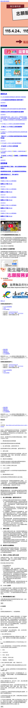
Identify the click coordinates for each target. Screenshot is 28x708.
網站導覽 (5, 349)
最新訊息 (4, 94)
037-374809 (11, 313)
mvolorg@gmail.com (13, 311)
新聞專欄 (4, 163)
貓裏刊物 (4, 178)
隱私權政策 (6, 352)
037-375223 (20, 313)
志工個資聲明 (6, 353)
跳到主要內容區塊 (5, 1)
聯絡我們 (5, 350)
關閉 (2, 603)
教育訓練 (4, 106)
